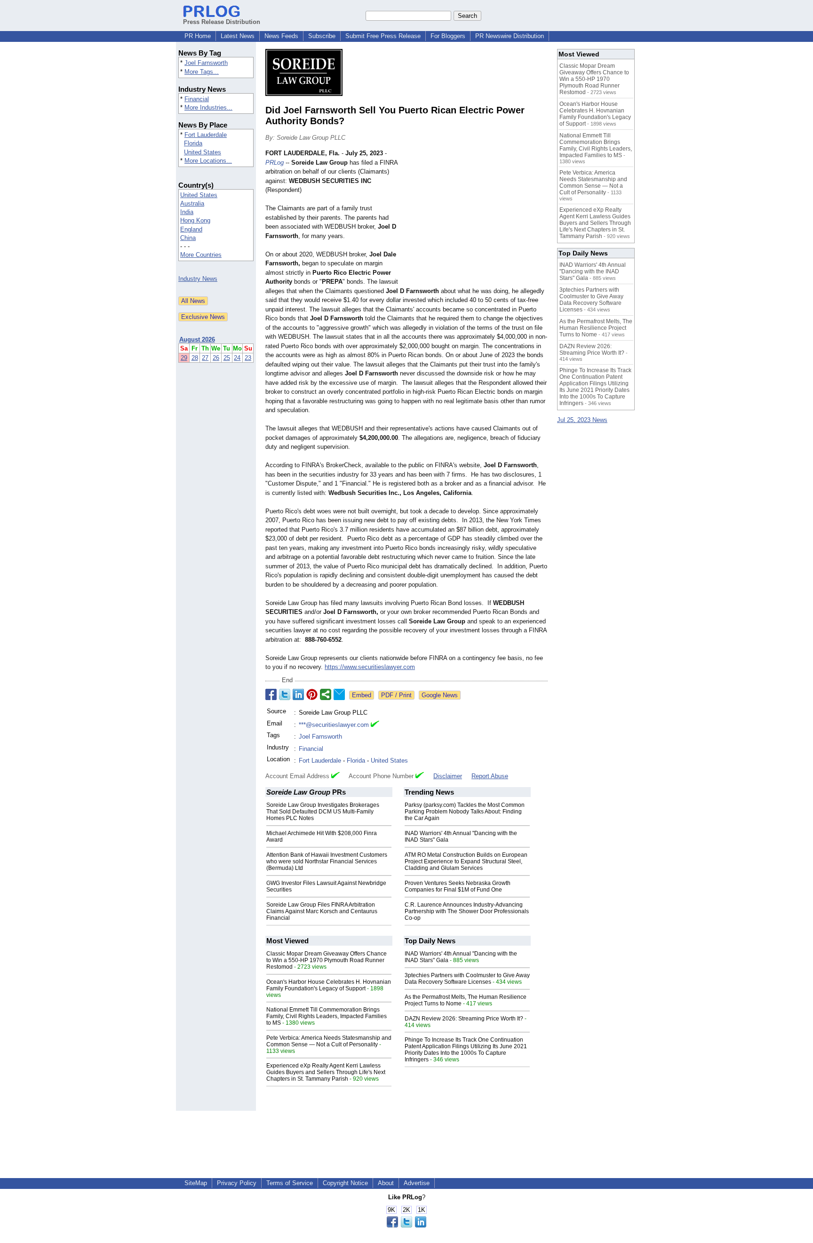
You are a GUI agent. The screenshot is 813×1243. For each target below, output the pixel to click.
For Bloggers (447, 36)
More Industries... (208, 107)
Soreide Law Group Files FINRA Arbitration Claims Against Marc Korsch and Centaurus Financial (321, 911)
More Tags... (201, 71)
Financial (196, 99)
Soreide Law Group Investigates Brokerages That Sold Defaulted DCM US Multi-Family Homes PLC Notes (322, 811)
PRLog (274, 162)
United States (202, 152)
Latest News (238, 36)
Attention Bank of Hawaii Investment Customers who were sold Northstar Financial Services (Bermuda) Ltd (326, 861)
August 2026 (197, 339)
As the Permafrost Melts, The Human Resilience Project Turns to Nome (595, 328)
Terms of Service (289, 1183)
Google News (440, 695)
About (386, 1183)
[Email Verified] (375, 725)
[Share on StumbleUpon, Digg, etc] (325, 694)
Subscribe (321, 36)
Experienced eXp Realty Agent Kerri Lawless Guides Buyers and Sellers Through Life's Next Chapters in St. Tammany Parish (325, 1072)
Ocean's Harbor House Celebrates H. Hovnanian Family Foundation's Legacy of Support (328, 985)
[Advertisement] (477, 218)
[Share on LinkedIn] (298, 694)
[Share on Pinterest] (312, 694)
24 (237, 357)
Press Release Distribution (221, 21)
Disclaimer (447, 776)
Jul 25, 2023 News (582, 419)
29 (184, 357)
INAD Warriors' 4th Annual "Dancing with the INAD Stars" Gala (592, 271)
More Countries (201, 254)
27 (205, 357)
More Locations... (208, 160)
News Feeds (281, 36)
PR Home (197, 36)
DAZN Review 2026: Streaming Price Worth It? (464, 1018)
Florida (193, 143)
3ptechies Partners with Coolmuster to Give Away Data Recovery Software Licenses (467, 978)
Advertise (417, 1183)
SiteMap (195, 1183)
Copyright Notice (345, 1183)
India (186, 211)
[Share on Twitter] (284, 694)
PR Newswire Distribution (509, 36)
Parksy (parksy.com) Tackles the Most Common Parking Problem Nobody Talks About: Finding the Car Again (465, 811)
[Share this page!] (406, 1225)
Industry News (197, 278)
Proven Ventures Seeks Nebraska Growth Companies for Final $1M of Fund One (457, 886)
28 (194, 357)
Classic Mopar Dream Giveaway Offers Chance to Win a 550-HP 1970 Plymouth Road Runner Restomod (326, 960)
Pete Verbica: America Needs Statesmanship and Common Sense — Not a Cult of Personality (328, 1041)
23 (248, 357)
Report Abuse (489, 776)
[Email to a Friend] (339, 694)
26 (216, 357)
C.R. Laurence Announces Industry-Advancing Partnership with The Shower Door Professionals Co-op (467, 911)
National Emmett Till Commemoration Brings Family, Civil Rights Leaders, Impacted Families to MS (326, 1016)
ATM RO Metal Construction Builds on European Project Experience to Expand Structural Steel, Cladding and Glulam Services (466, 861)
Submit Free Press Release (383, 36)
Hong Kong (195, 220)
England (191, 229)
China (188, 237)
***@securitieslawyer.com (334, 724)
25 (226, 357)
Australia (192, 203)
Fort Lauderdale (205, 134)
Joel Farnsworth (206, 62)
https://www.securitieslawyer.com (370, 666)
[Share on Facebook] (271, 694)
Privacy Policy (236, 1183)
